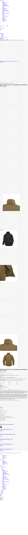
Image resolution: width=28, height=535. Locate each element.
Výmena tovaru (4, 462)
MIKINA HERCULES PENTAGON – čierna (6, 449)
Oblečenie (4, 455)
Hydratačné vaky (4, 486)
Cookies (4, 463)
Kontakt (3, 460)
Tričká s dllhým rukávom (5, 5)
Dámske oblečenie (5, 8)
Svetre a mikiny (4, 472)
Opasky (3, 9)
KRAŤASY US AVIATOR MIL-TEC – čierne (6, 444)
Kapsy (3, 16)
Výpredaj (4, 458)
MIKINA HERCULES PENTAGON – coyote (6, 439)
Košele (3, 3)
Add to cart (1, 376)
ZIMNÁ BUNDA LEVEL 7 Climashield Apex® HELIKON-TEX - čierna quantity (10, 375)
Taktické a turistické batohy (6, 484)
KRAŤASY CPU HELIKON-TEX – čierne (6, 429)
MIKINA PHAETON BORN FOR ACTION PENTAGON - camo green (8, 61)
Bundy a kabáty (4, 4)
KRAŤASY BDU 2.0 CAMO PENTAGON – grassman (7, 434)
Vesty (3, 475)
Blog (3, 464)
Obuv (3, 456)
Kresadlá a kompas (5, 20)
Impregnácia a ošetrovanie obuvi (6, 13)
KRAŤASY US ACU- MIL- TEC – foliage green (6, 424)
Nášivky (4, 19)
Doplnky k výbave (5, 457)
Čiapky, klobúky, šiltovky (5, 10)
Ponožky (4, 482)
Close (0, 494)
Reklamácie (4, 461)
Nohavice (4, 470)
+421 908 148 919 (2, 28)
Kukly (3, 11)
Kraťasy (4, 7)
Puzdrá (3, 17)
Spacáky (4, 15)
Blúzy (3, 6)
